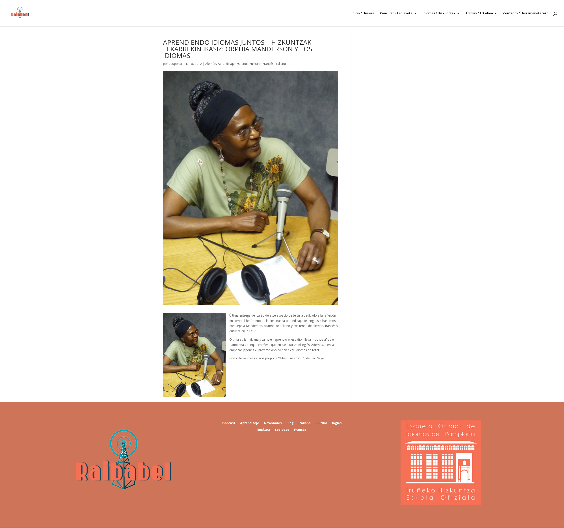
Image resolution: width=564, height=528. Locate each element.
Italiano (280, 64)
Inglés (337, 423)
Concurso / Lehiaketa (396, 13)
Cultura (321, 423)
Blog (290, 423)
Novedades (273, 423)
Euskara (255, 64)
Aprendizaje (226, 64)
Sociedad (282, 430)
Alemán (210, 64)
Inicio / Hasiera (363, 13)
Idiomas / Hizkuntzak (439, 13)
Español (242, 64)
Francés (268, 64)
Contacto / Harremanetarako (526, 13)
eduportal (175, 64)
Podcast (228, 423)
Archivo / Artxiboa (479, 13)
